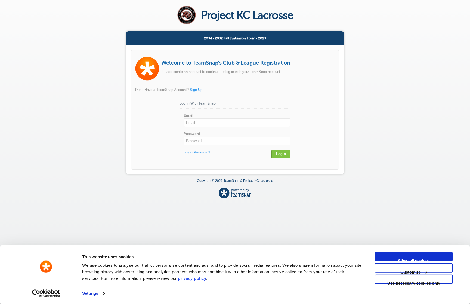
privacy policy (192, 278)
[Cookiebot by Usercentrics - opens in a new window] (46, 293)
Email (188, 115)
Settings (90, 293)
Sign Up (196, 90)
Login (281, 154)
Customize (410, 270)
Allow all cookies (414, 259)
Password (192, 134)
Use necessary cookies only (413, 282)
